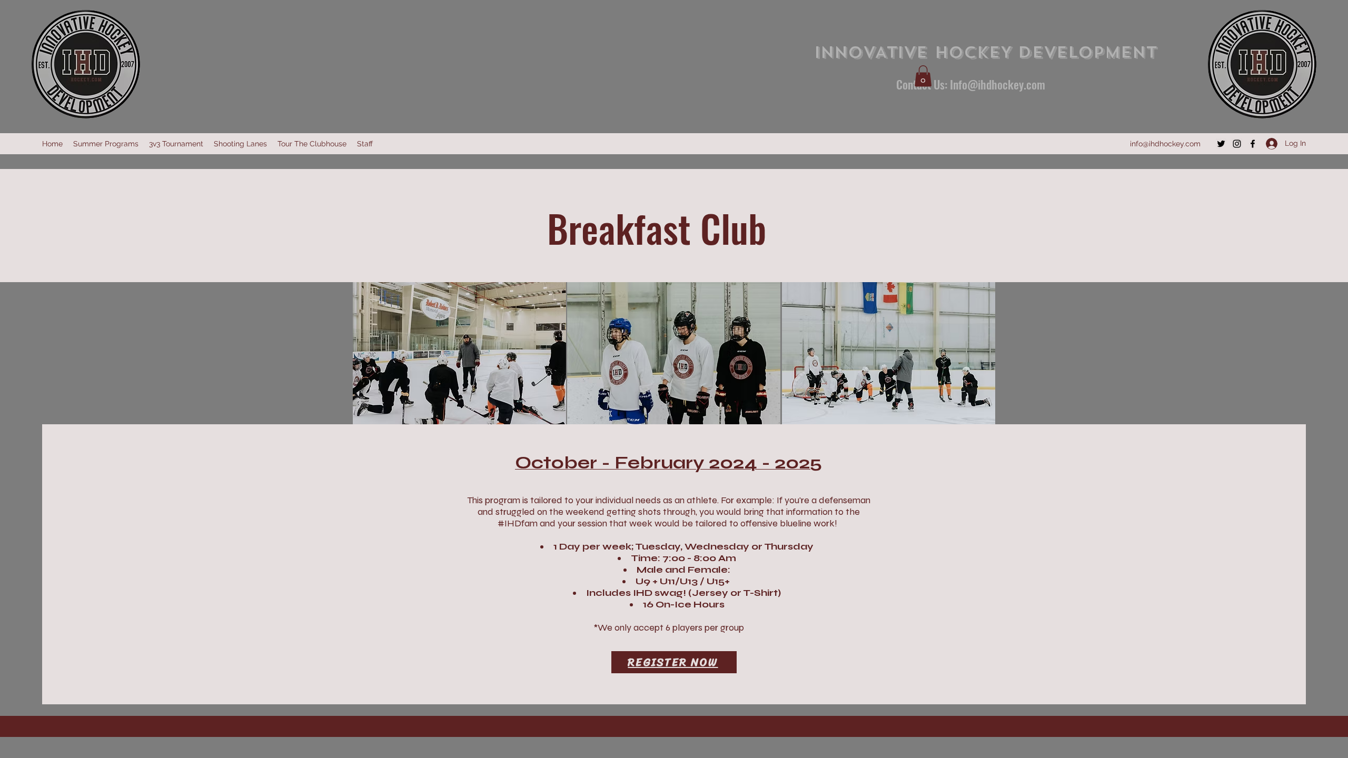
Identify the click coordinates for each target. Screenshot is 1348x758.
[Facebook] (1252, 143)
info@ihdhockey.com (1165, 143)
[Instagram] (1237, 143)
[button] (923, 76)
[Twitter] (1221, 143)
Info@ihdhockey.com (997, 84)
